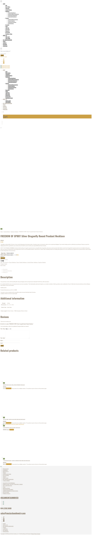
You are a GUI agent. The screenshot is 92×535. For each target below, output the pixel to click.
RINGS (4, 472)
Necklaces (7, 11)
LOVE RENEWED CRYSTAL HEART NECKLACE (11, 427)
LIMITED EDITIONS (7, 474)
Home (2, 231)
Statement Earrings (12, 22)
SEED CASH (8, 37)
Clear (18, 255)
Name (2, 340)
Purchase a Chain (9, 34)
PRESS (4, 41)
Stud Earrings (11, 23)
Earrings (7, 18)
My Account (8, 32)
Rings (7, 26)
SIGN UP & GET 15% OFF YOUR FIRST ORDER (13, 484)
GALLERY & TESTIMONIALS (9, 483)
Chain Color (3, 253)
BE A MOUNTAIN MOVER (7, 40)
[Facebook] (1, 261)
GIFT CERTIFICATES (7, 485)
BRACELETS (6, 471)
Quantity (2, 256)
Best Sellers (8, 7)
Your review (3, 338)
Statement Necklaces (12, 15)
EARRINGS (5, 470)
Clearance (7, 8)
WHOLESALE (5, 46)
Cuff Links (7, 28)
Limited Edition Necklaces (13, 14)
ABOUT (4, 476)
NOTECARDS (6, 475)
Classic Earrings (11, 21)
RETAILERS (5, 44)
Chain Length (3, 255)
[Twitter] (2, 261)
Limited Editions (9, 10)
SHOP (4, 4)
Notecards (8, 31)
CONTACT (5, 43)
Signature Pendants (14, 231)
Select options (8, 388)
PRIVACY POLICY (6, 493)
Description (5, 269)
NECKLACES (6, 469)
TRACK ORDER (6, 480)
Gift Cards (8, 29)
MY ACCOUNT (6, 492)
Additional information (7, 271)
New (6, 5)
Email (2, 343)
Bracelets (7, 25)
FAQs (4, 487)
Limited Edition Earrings (13, 19)
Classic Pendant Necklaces (21, 262)
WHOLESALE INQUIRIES (8, 489)
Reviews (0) (5, 272)
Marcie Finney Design (35, 533)
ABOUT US (5, 35)
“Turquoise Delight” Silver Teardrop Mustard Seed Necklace (16, 460)
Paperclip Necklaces (12, 16)
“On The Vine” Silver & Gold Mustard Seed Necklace (14, 419)
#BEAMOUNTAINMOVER (9, 497)
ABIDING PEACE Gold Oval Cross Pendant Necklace (14, 384)
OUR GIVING (8, 38)
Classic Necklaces (12, 12)
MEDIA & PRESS (6, 488)
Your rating (3, 329)
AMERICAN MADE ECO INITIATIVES (10, 491)
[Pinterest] (3, 261)
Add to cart (3, 258)
